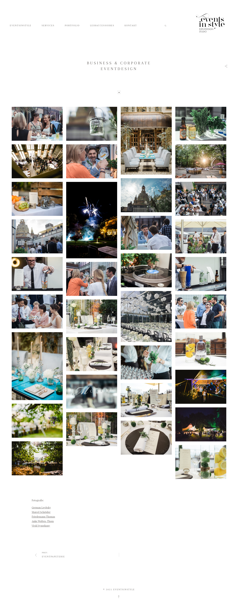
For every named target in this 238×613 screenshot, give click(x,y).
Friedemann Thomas (43, 516)
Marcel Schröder (41, 512)
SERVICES (48, 25)
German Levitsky (41, 507)
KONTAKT (131, 25)
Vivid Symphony (41, 525)
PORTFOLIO (72, 25)
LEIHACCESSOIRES (102, 25)
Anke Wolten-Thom (43, 521)
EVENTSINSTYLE (20, 25)
